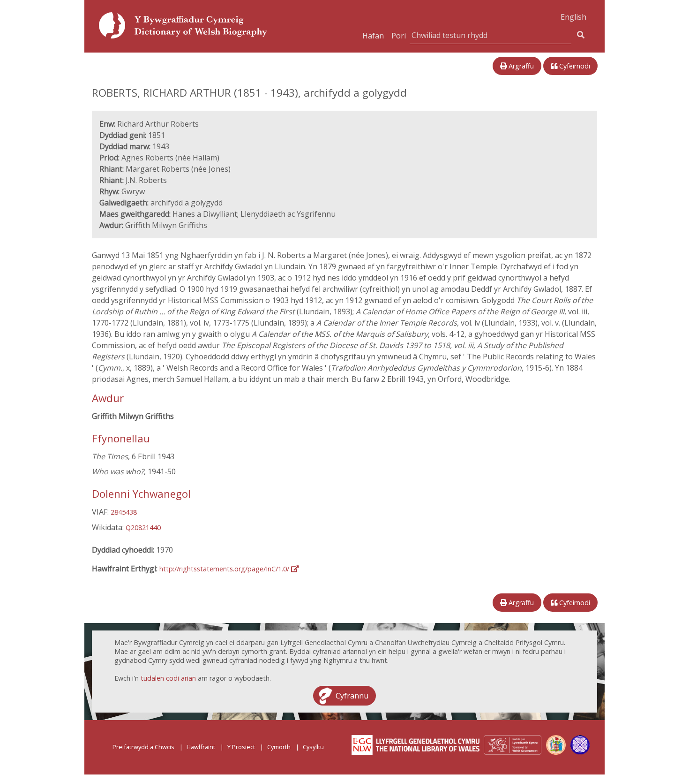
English (573, 17)
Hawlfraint (201, 747)
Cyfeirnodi (573, 65)
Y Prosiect (241, 747)
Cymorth (279, 747)
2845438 (124, 512)
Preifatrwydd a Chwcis (143, 747)
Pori (398, 35)
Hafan (373, 35)
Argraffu (520, 65)
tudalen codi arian (168, 678)
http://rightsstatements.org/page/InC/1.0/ (225, 568)
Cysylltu (313, 747)
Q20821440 (143, 527)
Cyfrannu (352, 696)
